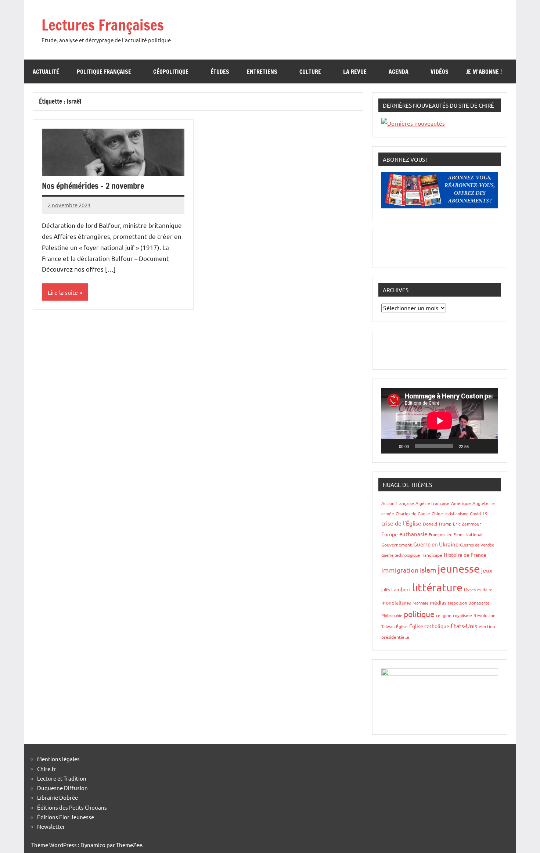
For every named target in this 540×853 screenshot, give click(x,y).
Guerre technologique (400, 555)
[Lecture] (391, 446)
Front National (467, 534)
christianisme (456, 513)
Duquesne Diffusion (62, 787)
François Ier (440, 534)
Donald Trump (437, 524)
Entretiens (262, 72)
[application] (439, 421)
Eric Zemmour (467, 524)
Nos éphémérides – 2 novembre (93, 185)
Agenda (398, 72)
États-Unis (464, 625)
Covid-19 (478, 513)
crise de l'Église (401, 523)
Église (402, 626)
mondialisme (396, 602)
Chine (437, 513)
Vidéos (440, 72)
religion (443, 615)
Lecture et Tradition (61, 778)
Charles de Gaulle (413, 513)
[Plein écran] (488, 446)
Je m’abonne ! (484, 72)
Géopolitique (170, 72)
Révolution (485, 615)
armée (387, 513)
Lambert (401, 589)
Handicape (431, 555)
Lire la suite (63, 292)
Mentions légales (58, 758)
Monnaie (420, 603)
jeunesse (459, 568)
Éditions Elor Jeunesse (65, 816)
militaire (484, 589)
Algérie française (432, 503)
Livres (470, 589)
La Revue (355, 72)
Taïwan (388, 626)
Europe (389, 534)
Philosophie (391, 615)
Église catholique (429, 626)
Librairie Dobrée (57, 797)
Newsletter (51, 826)
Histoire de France (465, 554)
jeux (486, 570)
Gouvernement (396, 545)
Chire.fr (46, 768)
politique (419, 614)
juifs (385, 589)
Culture (310, 72)
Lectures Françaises (103, 24)
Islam (428, 569)
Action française (397, 503)
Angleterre (483, 503)
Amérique (461, 503)
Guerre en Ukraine (435, 544)
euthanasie (413, 533)
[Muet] (476, 446)
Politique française (104, 72)
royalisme (462, 615)
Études (219, 72)
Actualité (46, 72)
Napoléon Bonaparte (469, 603)
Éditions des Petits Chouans (72, 807)
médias (438, 602)
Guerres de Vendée (477, 545)
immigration (399, 570)
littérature (437, 587)
